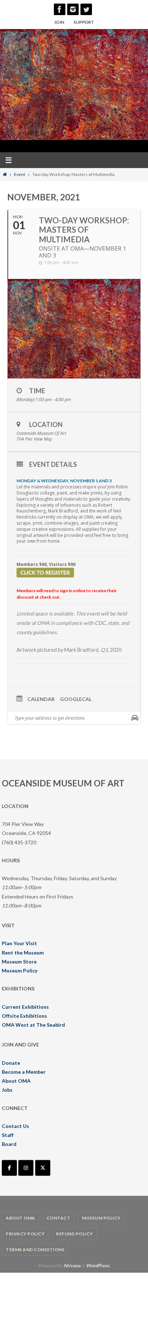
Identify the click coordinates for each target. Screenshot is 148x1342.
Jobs (7, 1090)
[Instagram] (73, 9)
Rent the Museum (23, 952)
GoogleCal (76, 699)
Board (9, 1144)
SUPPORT (84, 22)
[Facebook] (59, 9)
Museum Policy (19, 970)
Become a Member (24, 1072)
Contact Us (15, 1126)
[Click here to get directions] (134, 718)
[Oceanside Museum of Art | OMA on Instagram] (25, 1168)
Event (19, 174)
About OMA (16, 1081)
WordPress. (98, 1265)
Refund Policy (74, 1233)
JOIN (59, 22)
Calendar (41, 699)
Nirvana (72, 1265)
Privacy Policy (25, 1233)
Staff (8, 1135)
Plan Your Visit (19, 943)
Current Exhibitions (25, 1007)
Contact (59, 1218)
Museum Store (19, 961)
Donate (11, 1063)
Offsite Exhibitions (24, 1016)
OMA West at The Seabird (33, 1025)
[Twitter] (86, 9)
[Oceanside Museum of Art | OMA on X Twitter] (42, 1168)
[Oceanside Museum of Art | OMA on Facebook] (9, 1168)
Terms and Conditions (35, 1249)
